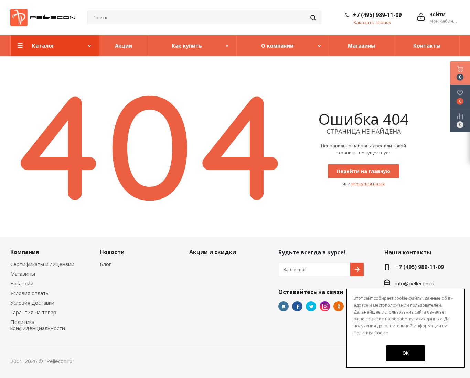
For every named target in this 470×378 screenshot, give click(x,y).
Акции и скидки (212, 252)
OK (406, 353)
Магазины (22, 273)
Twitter (311, 306)
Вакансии (21, 283)
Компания (24, 252)
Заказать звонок (372, 22)
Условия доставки (32, 302)
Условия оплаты (30, 292)
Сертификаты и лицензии (42, 263)
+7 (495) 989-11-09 (377, 15)
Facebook (297, 306)
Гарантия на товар (33, 312)
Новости (112, 252)
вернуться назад (368, 184)
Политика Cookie (371, 333)
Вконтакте (283, 306)
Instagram (325, 306)
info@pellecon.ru (414, 283)
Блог (105, 263)
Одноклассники (338, 306)
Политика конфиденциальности (37, 324)
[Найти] (313, 17)
